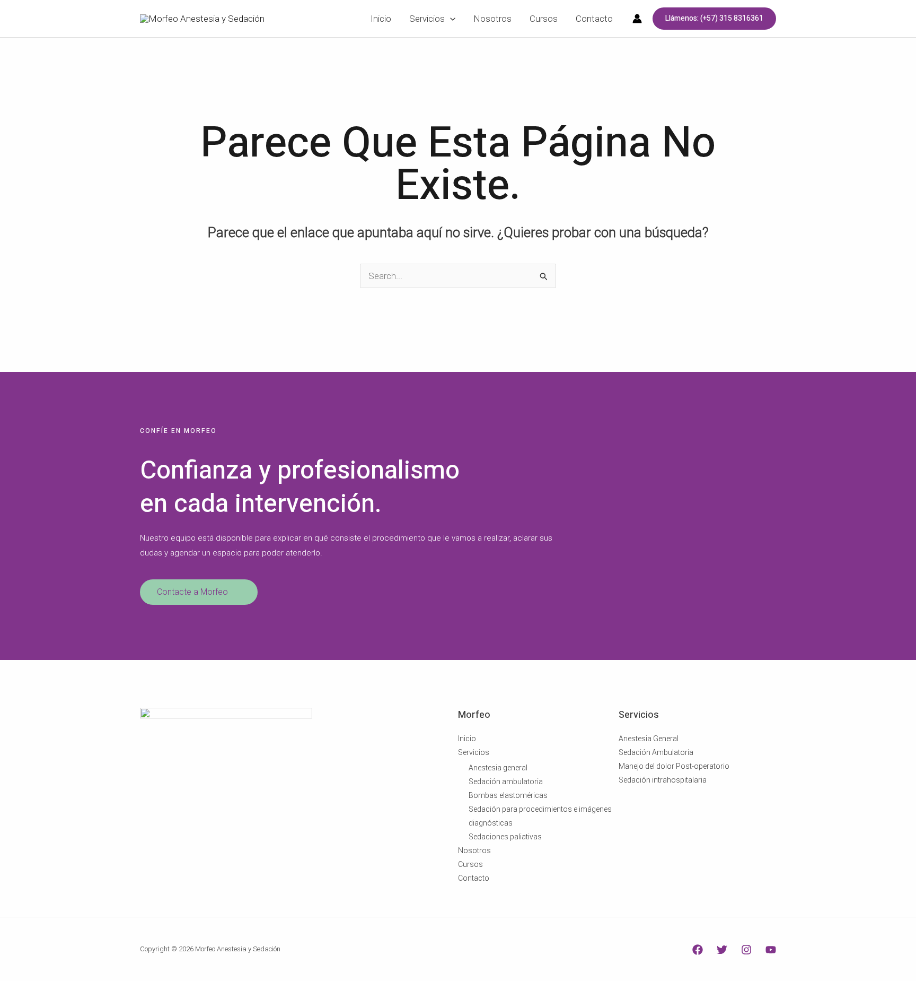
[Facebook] (697, 949)
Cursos (470, 864)
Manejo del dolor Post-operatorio (674, 766)
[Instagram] (746, 949)
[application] (450, 18)
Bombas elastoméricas (508, 795)
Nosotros (474, 850)
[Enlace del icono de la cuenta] (637, 18)
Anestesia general (498, 767)
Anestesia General (649, 738)
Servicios (473, 752)
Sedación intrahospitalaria (663, 780)
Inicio (467, 738)
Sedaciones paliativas (505, 836)
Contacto (473, 878)
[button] (714, 18)
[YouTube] (770, 949)
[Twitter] (722, 949)
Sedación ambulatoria (506, 781)
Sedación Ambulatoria (656, 752)
